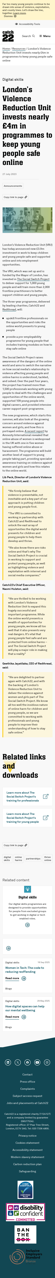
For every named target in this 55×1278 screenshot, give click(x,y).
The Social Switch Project (33, 279)
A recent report (34, 431)
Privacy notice (27, 1135)
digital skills (7, 858)
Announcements (13, 185)
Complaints (27, 1088)
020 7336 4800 (40, 1128)
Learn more (19, 13)
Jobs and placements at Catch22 (27, 1103)
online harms (18, 858)
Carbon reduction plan (27, 1164)
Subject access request (27, 1095)
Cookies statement (27, 1142)
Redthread (9, 309)
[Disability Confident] (25, 1212)
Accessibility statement (28, 1149)
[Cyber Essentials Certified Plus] (25, 1190)
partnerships (33, 858)
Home (6, 48)
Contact (27, 1074)
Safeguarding (27, 1171)
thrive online (47, 858)
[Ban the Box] (25, 1234)
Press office (27, 1081)
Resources (19, 48)
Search (26, 36)
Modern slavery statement (27, 1157)
